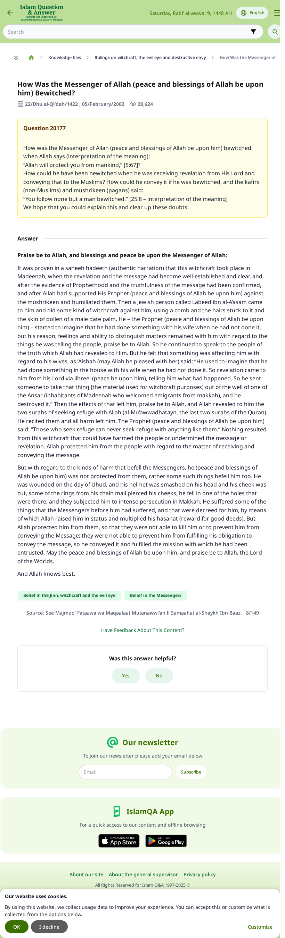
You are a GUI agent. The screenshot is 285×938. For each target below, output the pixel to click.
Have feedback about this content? (142, 630)
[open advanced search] (253, 31)
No (159, 675)
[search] (275, 31)
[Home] (31, 57)
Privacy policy (199, 874)
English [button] (257, 13)
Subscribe (191, 772)
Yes (126, 675)
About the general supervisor (143, 874)
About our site (86, 874)
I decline (49, 926)
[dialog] (140, 913)
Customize (260, 926)
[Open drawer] (277, 13)
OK (16, 926)
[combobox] (128, 31)
